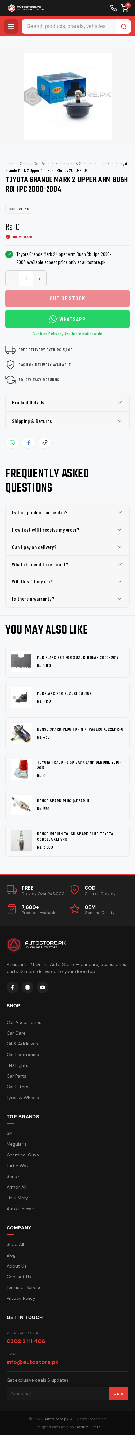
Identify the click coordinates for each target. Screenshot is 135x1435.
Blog (11, 1255)
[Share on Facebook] (28, 443)
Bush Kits (106, 163)
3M (10, 1133)
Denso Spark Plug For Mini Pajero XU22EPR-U (80, 729)
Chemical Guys (23, 1155)
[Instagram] (27, 987)
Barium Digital (88, 1426)
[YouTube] (42, 987)
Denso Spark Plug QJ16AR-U (63, 800)
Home (9, 163)
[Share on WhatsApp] (12, 443)
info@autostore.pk (32, 1362)
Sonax (13, 1176)
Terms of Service (24, 1287)
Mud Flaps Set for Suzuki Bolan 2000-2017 (77, 657)
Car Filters (17, 1087)
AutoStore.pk (56, 1419)
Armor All (16, 1187)
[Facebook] (12, 987)
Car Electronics (23, 1054)
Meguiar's (17, 1144)
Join (118, 1393)
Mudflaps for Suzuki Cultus (64, 693)
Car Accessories (24, 1022)
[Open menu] (11, 26)
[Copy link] (45, 443)
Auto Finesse (20, 1209)
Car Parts (42, 163)
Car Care (16, 1033)
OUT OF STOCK (67, 298)
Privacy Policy (21, 1298)
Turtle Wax (18, 1166)
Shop (24, 163)
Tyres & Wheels (23, 1097)
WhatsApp (72, 319)
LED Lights (17, 1065)
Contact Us (19, 1277)
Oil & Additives (22, 1044)
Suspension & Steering (74, 163)
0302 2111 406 (26, 1341)
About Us (17, 1266)
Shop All (15, 1244)
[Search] (123, 26)
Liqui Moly (17, 1198)
